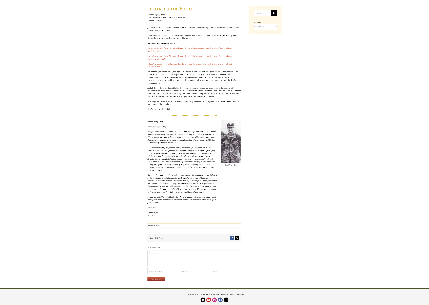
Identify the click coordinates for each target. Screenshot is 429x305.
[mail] (226, 300)
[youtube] (208, 300)
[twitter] (203, 300)
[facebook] (220, 300)
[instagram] (214, 300)
